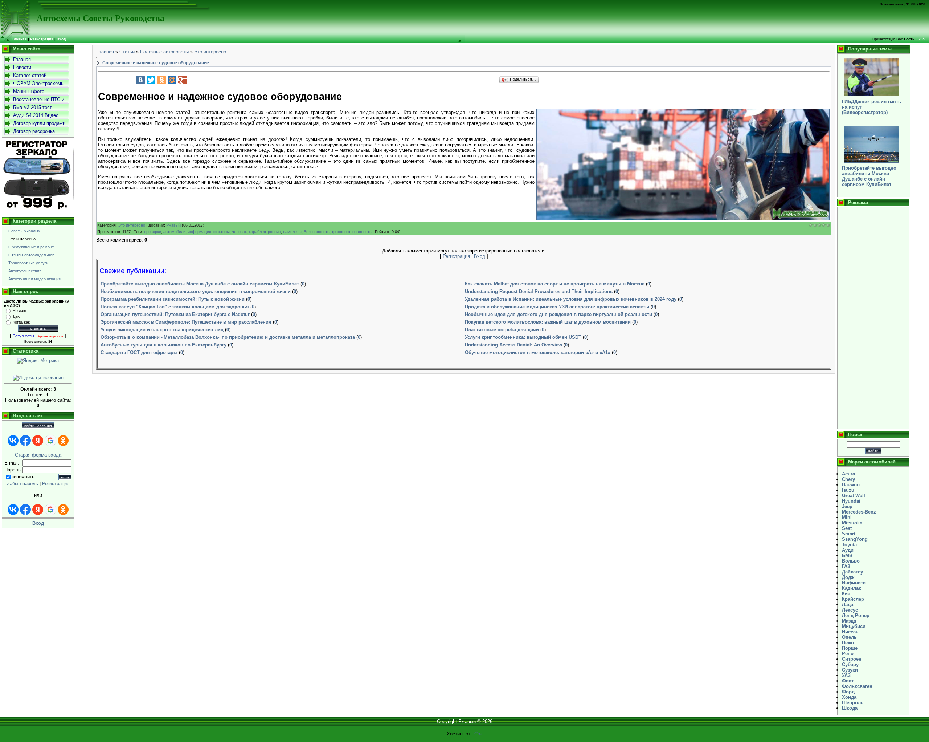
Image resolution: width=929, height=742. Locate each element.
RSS (921, 39)
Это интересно (22, 239)
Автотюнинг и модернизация (34, 279)
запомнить (23, 476)
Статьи (127, 51)
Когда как (21, 322)
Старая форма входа (38, 455)
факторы (221, 232)
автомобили (174, 232)
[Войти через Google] (50, 440)
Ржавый (173, 225)
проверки (152, 232)
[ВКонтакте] (140, 80)
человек (239, 232)
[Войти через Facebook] (25, 440)
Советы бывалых (24, 231)
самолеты (292, 232)
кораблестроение (265, 232)
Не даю (19, 310)
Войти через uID (38, 426)
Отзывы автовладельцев (31, 255)
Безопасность (317, 232)
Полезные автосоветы (164, 51)
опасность (362, 232)
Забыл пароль (22, 483)
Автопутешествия (24, 271)
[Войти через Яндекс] (37, 440)
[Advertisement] (873, 318)
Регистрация (41, 39)
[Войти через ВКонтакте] (13, 440)
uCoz (477, 734)
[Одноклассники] (161, 80)
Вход (61, 39)
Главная (105, 51)
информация (199, 232)
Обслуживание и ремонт (31, 247)
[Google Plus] (182, 80)
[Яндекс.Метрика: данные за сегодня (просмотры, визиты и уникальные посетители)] (38, 361)
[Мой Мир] (172, 80)
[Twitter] (151, 80)
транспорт (341, 232)
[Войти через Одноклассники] (63, 440)
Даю (16, 316)
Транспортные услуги (28, 263)
